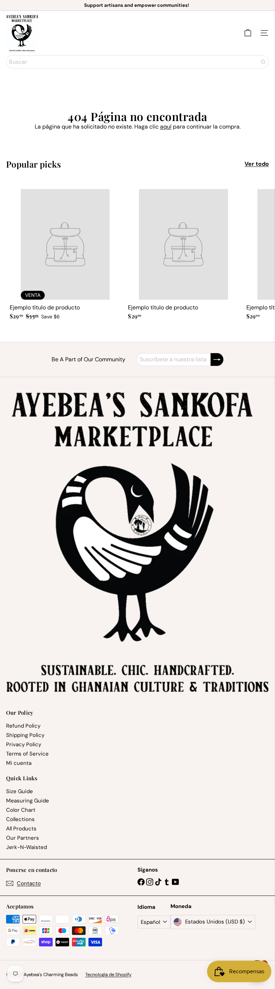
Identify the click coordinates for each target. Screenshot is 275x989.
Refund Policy (23, 725)
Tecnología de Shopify (108, 974)
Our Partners (22, 837)
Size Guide (19, 791)
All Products (21, 828)
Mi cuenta (19, 763)
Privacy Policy (23, 744)
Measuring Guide (27, 800)
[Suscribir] (217, 359)
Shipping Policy (25, 735)
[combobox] (137, 61)
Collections (20, 819)
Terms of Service (27, 753)
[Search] (263, 61)
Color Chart (20, 810)
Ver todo (257, 163)
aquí (166, 126)
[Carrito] (248, 33)
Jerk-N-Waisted (26, 847)
